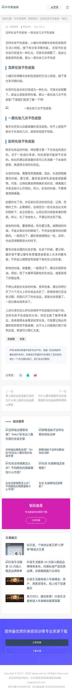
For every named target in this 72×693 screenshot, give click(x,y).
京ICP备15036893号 (19, 687)
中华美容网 (20, 19)
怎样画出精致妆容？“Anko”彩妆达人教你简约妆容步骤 (19, 452)
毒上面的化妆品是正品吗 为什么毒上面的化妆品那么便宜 (20, 400)
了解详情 (36, 651)
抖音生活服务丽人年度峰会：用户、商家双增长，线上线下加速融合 (46, 584)
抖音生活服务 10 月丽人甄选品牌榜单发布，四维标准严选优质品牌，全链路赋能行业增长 (46, 566)
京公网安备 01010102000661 (48, 687)
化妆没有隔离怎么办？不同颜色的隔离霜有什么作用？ (18, 486)
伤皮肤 (11, 339)
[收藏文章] (20, 375)
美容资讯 (33, 19)
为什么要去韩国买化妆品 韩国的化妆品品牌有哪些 (52, 398)
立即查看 (36, 643)
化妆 (22, 339)
